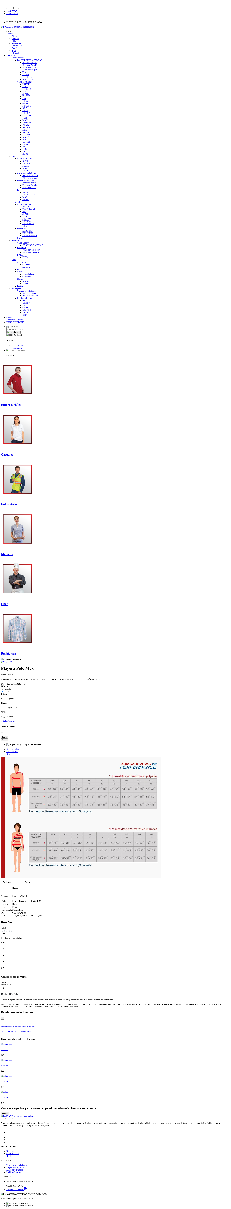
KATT (25, 161)
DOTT (25, 86)
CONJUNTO (23, 243)
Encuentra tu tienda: (15, 1189)
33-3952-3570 (12, 13)
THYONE (27, 115)
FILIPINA (21, 247)
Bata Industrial (28, 209)
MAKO (25, 137)
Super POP (27, 123)
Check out (13, 1031)
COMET (26, 142)
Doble (25, 284)
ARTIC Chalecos (29, 178)
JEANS (25, 94)
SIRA (24, 108)
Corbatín (26, 264)
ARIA (25, 101)
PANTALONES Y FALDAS (29, 60)
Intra (24, 211)
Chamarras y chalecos (26, 173)
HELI (24, 130)
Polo (19, 190)
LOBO (25, 216)
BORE (25, 154)
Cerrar (4, 740)
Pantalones (21, 228)
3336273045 (11, 11)
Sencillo (25, 281)
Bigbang (15, 36)
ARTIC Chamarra (30, 175)
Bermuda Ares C (29, 62)
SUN (24, 118)
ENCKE (26, 96)
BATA (20, 255)
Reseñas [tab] (9, 754)
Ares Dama (27, 77)
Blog (8, 1156)
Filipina (20, 269)
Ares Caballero (28, 79)
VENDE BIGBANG (15, 322)
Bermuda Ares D (29, 65)
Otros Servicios (12, 1153)
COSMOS (26, 89)
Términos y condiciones (16, 1165)
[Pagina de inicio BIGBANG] (17, 1116)
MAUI (25, 120)
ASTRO (26, 127)
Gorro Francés (28, 276)
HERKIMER (28, 233)
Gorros (20, 272)
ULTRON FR (28, 223)
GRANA (26, 113)
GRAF (25, 103)
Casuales (15, 156)
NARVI (25, 171)
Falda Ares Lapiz (29, 70)
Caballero (8, 689)
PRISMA (26, 84)
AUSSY (26, 207)
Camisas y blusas (24, 82)
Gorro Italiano (28, 274)
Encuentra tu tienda (14, 320)
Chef (14, 259)
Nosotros (10, 1151)
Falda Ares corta (29, 67)
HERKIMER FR (29, 235)
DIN (24, 98)
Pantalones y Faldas (25, 180)
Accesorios (21, 262)
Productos (10, 55)
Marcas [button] (9, 34)
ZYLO (25, 151)
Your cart (5, 1031)
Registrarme (17, 348)
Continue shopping (27, 1031)
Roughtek (16, 48)
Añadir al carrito (8, 721)
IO (23, 147)
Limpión (26, 267)
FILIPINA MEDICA (31, 250)
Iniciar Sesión (17, 345)
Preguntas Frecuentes (15, 1167)
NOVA (25, 226)
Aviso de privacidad (14, 1170)
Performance (17, 46)
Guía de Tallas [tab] (12, 749)
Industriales (16, 202)
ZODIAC (26, 135)
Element (15, 53)
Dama (6, 691)
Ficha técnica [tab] (12, 751)
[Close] (2, 732)
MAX (25, 168)
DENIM (26, 125)
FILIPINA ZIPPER (30, 252)
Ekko (14, 41)
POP (24, 91)
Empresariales (18, 58)
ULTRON (26, 221)
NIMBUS (26, 106)
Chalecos (21, 238)
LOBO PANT (28, 231)
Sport (14, 50)
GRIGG (25, 144)
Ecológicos (16, 288)
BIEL (24, 139)
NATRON (26, 219)
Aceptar (5, 1114)
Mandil (20, 279)
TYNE (25, 110)
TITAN (25, 74)
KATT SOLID (28, 163)
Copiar (4, 737)
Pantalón (20, 286)
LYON (25, 149)
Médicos (15, 240)
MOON (25, 132)
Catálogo (10, 317)
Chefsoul (15, 38)
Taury (24, 72)
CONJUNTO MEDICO (32, 245)
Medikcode (16, 43)
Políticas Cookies (13, 1172)
